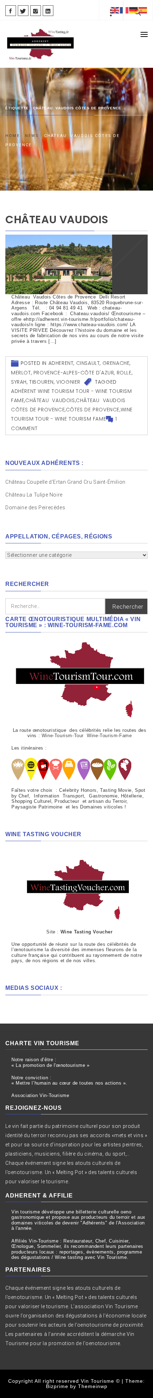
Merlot (21, 372)
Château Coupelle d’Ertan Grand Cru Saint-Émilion (65, 482)
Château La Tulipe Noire (34, 495)
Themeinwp (92, 1386)
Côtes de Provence (93, 409)
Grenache (116, 363)
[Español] (143, 10)
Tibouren (41, 381)
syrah (19, 381)
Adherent (61, 363)
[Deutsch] (133, 10)
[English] (115, 10)
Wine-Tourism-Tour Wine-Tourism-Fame (87, 735)
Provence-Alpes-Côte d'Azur (73, 372)
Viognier (68, 381)
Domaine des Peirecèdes (35, 507)
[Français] (124, 10)
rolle (124, 372)
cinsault (88, 363)
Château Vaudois (57, 219)
